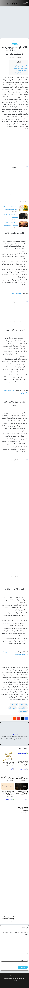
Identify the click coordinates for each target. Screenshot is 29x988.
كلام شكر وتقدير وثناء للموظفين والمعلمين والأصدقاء (23, 809)
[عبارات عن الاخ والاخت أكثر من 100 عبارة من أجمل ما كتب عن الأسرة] (7, 786)
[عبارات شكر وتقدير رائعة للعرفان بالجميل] (7, 756)
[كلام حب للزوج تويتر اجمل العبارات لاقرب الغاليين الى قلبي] (7, 857)
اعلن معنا (19, 978)
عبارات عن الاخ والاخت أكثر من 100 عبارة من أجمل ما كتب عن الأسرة (8, 793)
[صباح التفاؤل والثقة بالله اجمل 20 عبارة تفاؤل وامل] (21, 771)
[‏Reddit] (14, 718)
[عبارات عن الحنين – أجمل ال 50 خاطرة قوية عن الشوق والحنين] (23, 224)
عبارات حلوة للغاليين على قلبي (18, 70)
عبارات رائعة (12, 708)
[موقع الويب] (15, 742)
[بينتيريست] (18, 718)
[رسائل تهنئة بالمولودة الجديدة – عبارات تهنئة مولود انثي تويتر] (21, 756)
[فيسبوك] (26, 718)
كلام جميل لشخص (16, 293)
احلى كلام (13, 704)
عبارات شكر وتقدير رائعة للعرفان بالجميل (8, 763)
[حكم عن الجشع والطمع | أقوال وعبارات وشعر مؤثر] (21, 786)
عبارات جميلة (22, 708)
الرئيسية (17, 40)
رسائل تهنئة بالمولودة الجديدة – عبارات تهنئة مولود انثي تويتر (21, 762)
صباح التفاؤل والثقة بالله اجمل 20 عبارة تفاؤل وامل (22, 777)
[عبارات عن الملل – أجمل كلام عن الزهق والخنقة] (23, 216)
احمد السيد (18, 57)
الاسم (26, 953)
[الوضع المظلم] (18, 3)
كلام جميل (12, 40)
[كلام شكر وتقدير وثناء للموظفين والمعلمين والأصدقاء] (21, 802)
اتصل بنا (23, 978)
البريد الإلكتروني (24, 960)
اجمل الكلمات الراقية (21, 72)
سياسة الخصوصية (8, 978)
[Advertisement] (14, 22)
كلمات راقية (23, 711)
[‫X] (22, 718)
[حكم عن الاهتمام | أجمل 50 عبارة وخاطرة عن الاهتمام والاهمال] (23, 208)
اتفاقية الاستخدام (14, 980)
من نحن (14, 978)
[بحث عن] (21, 3)
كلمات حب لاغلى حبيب (20, 68)
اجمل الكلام (23, 704)
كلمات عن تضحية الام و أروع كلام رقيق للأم (7, 777)
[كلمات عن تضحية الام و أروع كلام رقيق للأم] (7, 771)
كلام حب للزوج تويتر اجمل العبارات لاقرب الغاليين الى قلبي (8, 918)
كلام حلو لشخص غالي (21, 66)
